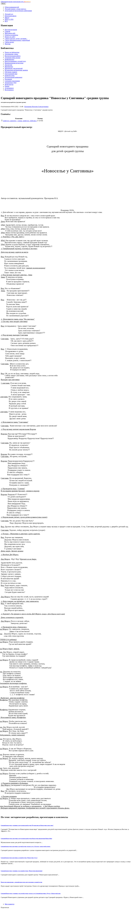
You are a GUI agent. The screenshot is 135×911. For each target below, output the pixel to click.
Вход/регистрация (11, 29)
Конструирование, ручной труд (15, 61)
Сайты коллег (9, 42)
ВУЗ (6, 21)
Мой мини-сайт (10, 33)
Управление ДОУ (11, 83)
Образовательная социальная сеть (16, 1)
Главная (7, 31)
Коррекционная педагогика (14, 63)
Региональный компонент (13, 77)
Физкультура (9, 84)
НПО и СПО (9, 19)
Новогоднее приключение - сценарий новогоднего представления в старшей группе (21, 882)
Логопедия (8, 65)
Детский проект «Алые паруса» (15, 9)
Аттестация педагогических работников (18, 11)
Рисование (8, 79)
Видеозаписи (9, 90)
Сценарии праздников (12, 81)
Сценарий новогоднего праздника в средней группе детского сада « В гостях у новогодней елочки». (26, 846)
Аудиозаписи (9, 88)
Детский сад (9, 14)
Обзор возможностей (12, 7)
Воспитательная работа (12, 56)
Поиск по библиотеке (12, 52)
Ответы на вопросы (11, 35)
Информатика (9, 59)
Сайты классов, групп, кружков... (16, 38)
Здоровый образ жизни (12, 58)
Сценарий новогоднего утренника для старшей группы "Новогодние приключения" (22, 870)
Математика (9, 66)
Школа (7, 17)
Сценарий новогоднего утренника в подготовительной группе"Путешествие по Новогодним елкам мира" (27, 825)
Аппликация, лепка (11, 54)
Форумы (7, 44)
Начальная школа (10, 16)
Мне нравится (9, 904)
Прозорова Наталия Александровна (36, 106)
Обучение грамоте (11, 72)
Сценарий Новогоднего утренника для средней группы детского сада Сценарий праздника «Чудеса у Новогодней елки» (31, 893)
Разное (7, 86)
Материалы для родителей (14, 68)
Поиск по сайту (10, 37)
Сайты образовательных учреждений (17, 40)
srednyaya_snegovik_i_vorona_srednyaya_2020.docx (20, 121)
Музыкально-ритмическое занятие (16, 70)
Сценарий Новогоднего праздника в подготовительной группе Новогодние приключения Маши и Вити (26, 838)
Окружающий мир (11, 74)
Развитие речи (9, 75)
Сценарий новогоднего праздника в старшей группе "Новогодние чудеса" (19, 857)
